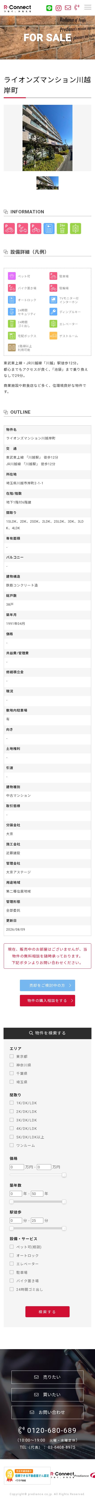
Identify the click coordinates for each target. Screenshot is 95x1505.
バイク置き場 (27, 1281)
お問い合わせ (49, 1412)
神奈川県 (23, 1065)
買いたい (50, 1394)
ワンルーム (25, 1146)
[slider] (64, 1175)
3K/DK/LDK (26, 1120)
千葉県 (22, 1074)
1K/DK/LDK (26, 1103)
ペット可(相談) (29, 1247)
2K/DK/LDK (26, 1112)
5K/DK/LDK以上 (30, 1137)
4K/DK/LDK (26, 1129)
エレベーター (27, 1264)
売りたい (50, 1377)
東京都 (22, 1057)
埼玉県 (22, 1082)
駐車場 (22, 1273)
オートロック (27, 1256)
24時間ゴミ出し (29, 1289)
